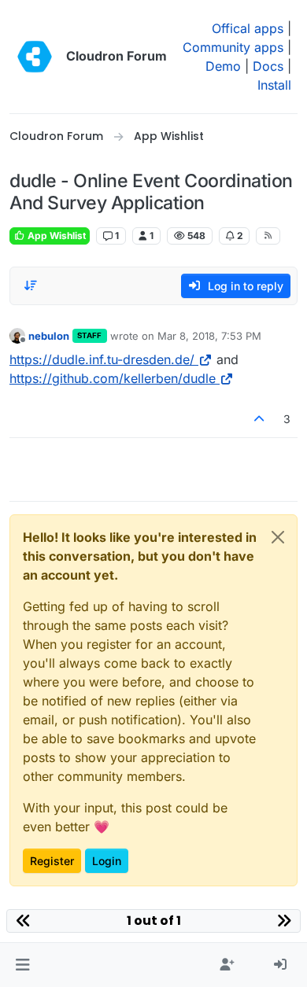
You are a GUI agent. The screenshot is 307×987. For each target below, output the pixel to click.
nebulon (48, 336)
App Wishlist (55, 235)
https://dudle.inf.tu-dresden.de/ (101, 359)
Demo (223, 66)
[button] (22, 965)
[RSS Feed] (268, 236)
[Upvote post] (260, 419)
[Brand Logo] (35, 56)
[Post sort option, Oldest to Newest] (31, 285)
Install (274, 85)
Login (106, 860)
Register (52, 860)
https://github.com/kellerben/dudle (112, 378)
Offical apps (247, 28)
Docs (268, 66)
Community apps (233, 47)
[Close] (278, 537)
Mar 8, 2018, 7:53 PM (209, 336)
